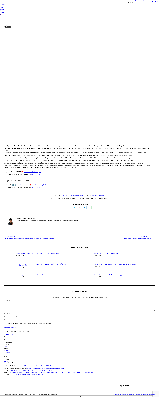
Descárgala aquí (8, 334)
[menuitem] (127, 1)
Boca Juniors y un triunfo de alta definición (106, 253)
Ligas (5, 346)
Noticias (8, 27)
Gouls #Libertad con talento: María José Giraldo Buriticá (26, 374)
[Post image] (9, 257)
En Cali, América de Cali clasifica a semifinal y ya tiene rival (111, 275)
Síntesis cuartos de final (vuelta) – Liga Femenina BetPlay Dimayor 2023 (115, 264)
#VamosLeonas (24, 185)
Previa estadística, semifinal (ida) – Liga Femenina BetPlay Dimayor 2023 (37, 253)
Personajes (7, 353)
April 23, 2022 (35, 174)
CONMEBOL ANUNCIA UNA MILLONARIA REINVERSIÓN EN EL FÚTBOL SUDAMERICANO (41, 265)
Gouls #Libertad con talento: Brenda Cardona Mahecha (36, 366)
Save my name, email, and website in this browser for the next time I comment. (28, 323)
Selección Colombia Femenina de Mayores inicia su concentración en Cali (31, 370)
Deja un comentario (98, 195)
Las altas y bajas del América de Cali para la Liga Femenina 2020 (45, 368)
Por (75, 195)
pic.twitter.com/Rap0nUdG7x (40, 185)
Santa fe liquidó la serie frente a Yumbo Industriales (31, 275)
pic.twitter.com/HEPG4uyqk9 (32, 172)
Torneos (6, 361)
